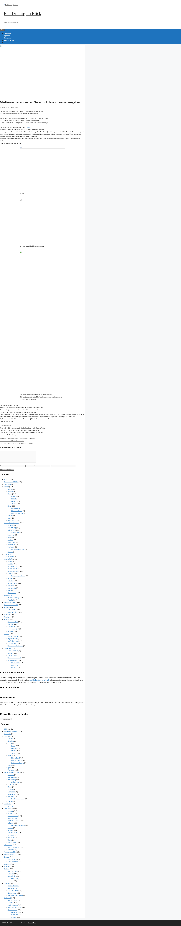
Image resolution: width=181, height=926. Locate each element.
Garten (10, 489)
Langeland (11, 542)
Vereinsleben (12, 593)
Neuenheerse (12, 545)
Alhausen (11, 525)
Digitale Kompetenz (12, 438)
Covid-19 (14, 629)
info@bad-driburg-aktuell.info (39, 680)
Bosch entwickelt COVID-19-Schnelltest (12, 441)
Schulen (10, 578)
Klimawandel (12, 643)
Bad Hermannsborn (17, 549)
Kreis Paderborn (13, 612)
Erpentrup (11, 535)
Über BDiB (7, 33)
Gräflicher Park (13, 641)
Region (6, 607)
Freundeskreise (13, 566)
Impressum (7, 36)
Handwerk (14, 665)
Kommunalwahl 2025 (11, 605)
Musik (13, 501)
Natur (9, 506)
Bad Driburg (12, 528)
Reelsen (10, 552)
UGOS (13, 667)
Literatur (14, 499)
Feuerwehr (7, 484)
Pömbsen (11, 547)
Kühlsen (10, 540)
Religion (10, 573)
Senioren (10, 581)
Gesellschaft (8, 559)
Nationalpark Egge (17, 513)
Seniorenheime (13, 583)
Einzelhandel (15, 663)
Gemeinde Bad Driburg (11, 523)
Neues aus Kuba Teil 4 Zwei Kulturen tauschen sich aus (16, 443)
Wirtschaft (7, 648)
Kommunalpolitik (10, 602)
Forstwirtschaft (13, 651)
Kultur (10, 494)
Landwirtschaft (13, 655)
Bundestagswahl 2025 (11, 482)
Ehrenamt (11, 624)
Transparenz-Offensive (15, 646)
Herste (10, 537)
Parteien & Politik (13, 571)
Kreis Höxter (12, 610)
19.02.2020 (29, 127)
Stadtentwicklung (13, 598)
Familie (10, 564)
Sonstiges (3, 438)
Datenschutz (7, 38)
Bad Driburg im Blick (22, 13)
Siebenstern (15, 532)
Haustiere (11, 491)
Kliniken (10, 653)
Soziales (6, 619)
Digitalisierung (13, 639)
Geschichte (7, 554)
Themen (6, 634)
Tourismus (11, 520)
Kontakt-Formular (9, 40)
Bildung (10, 561)
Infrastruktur (8, 595)
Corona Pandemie (13, 636)
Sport (9, 518)
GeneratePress (32, 923)
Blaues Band (15, 508)
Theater (13, 503)
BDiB (5, 479)
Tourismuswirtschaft (14, 658)
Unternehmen (12, 660)
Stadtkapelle (12, 588)
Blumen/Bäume (16, 511)
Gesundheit (11, 627)
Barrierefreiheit (13, 622)
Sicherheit (11, 585)
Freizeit (6, 487)
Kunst (13, 496)
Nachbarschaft (12, 569)
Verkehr (10, 600)
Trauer (10, 590)
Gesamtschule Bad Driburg (27, 438)
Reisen (10, 516)
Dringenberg (12, 530)
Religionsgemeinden (18, 576)
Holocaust (11, 557)
